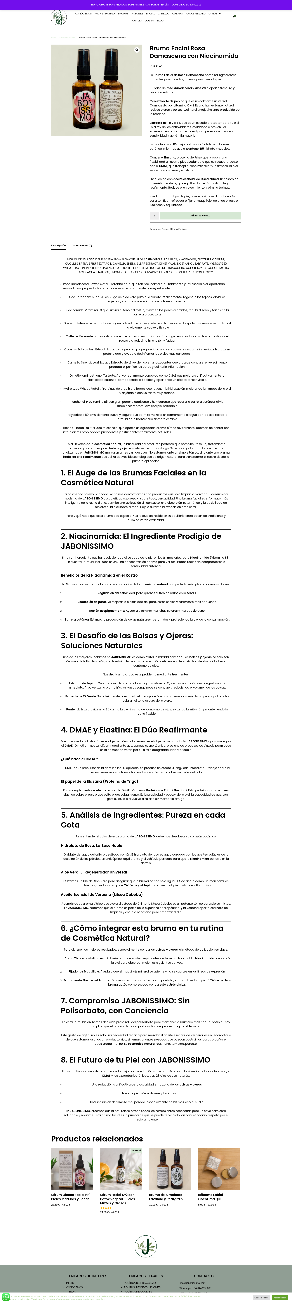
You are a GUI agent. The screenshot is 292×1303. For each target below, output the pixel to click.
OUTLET (137, 20)
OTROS (213, 13)
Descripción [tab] (58, 245)
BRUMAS (123, 13)
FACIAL (150, 13)
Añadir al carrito (200, 215)
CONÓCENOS (83, 13)
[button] (137, 50)
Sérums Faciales (67, 37)
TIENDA (70, 1291)
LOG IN (149, 20)
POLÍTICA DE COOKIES (138, 1291)
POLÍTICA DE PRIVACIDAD (140, 1283)
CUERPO (177, 13)
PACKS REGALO (195, 13)
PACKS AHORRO (105, 13)
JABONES (137, 13)
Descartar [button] (196, 4)
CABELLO (163, 13)
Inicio (53, 37)
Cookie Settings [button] (261, 1298)
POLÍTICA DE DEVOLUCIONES (142, 1287)
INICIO (70, 1283)
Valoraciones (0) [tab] (82, 245)
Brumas (165, 229)
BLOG (160, 20)
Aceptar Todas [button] (280, 1298)
